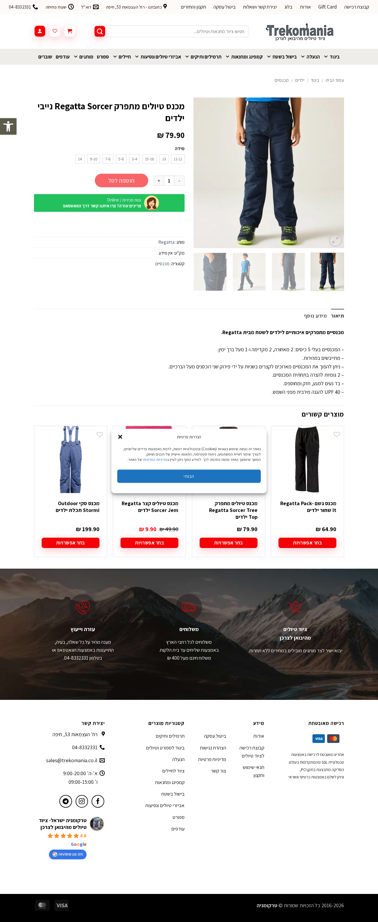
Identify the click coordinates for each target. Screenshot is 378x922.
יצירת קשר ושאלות (260, 7)
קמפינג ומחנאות (247, 56)
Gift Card (327, 7)
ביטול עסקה (225, 7)
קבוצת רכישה (356, 7)
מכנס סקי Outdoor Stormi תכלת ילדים (78, 506)
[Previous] (333, 173)
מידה (180, 148)
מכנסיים (282, 80)
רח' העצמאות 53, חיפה (75, 734)
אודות (305, 7)
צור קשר (218, 770)
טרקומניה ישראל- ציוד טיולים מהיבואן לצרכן (63, 823)
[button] (8, 126)
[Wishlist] (55, 31)
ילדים (299, 80)
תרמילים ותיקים (206, 56)
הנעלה (313, 56)
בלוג (288, 7)
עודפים (63, 56)
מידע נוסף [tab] (315, 315)
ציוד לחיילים (173, 770)
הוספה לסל (121, 180)
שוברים (45, 56)
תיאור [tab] (337, 315)
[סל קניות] (69, 31)
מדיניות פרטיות (212, 759)
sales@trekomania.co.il (71, 760)
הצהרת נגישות (213, 747)
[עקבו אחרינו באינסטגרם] (82, 801)
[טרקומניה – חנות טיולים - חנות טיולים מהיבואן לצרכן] (301, 31)
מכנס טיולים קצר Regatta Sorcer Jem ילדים (150, 506)
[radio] (178, 159)
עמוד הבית (335, 80)
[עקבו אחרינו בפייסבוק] (98, 801)
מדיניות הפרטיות (155, 459)
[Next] (199, 173)
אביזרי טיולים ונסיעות (161, 56)
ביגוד (335, 56)
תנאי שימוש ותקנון (253, 771)
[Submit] (99, 31)
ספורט (103, 56)
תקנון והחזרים (193, 7)
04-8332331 (84, 747)
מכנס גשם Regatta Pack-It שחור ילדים (308, 506)
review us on (70, 854)
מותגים (86, 56)
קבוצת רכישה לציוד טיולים (251, 751)
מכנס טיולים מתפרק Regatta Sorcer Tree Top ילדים (233, 510)
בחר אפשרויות (307, 542)
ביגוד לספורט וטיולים (165, 747)
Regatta (166, 242)
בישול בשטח (285, 56)
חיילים (125, 56)
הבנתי (189, 476)
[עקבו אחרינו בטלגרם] (65, 801)
